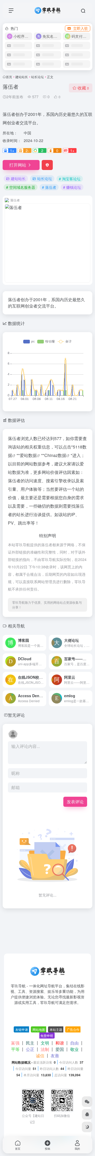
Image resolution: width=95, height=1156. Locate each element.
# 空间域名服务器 (20, 187)
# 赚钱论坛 (72, 187)
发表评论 (75, 802)
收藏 (83, 88)
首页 (9, 76)
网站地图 (38, 1029)
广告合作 (73, 1029)
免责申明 (46, 1035)
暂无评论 (16, 715)
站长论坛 (37, 76)
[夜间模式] (87, 1127)
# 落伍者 (49, 187)
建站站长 (21, 76)
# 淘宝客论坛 (69, 178)
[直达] (42, 639)
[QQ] (87, 1114)
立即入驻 (80, 28)
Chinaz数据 (55, 455)
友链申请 (21, 1029)
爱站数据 (28, 455)
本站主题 (56, 1029)
